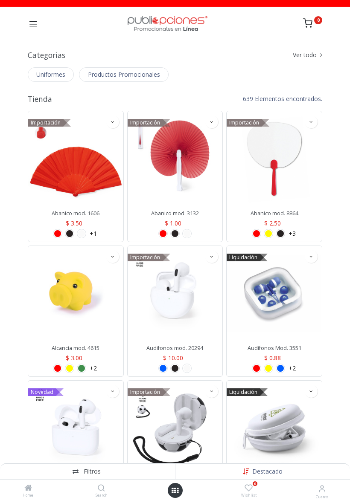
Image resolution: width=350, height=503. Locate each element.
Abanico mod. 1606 (75, 213)
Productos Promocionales (124, 74)
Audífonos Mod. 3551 (274, 348)
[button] (267, 471)
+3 (292, 233)
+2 (93, 368)
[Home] (28, 488)
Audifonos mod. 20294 (174, 348)
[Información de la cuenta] (322, 488)
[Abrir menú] (175, 491)
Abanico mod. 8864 (274, 213)
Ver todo (305, 55)
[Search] (101, 488)
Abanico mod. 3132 (175, 213)
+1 (93, 233)
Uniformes (50, 74)
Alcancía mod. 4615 (75, 348)
